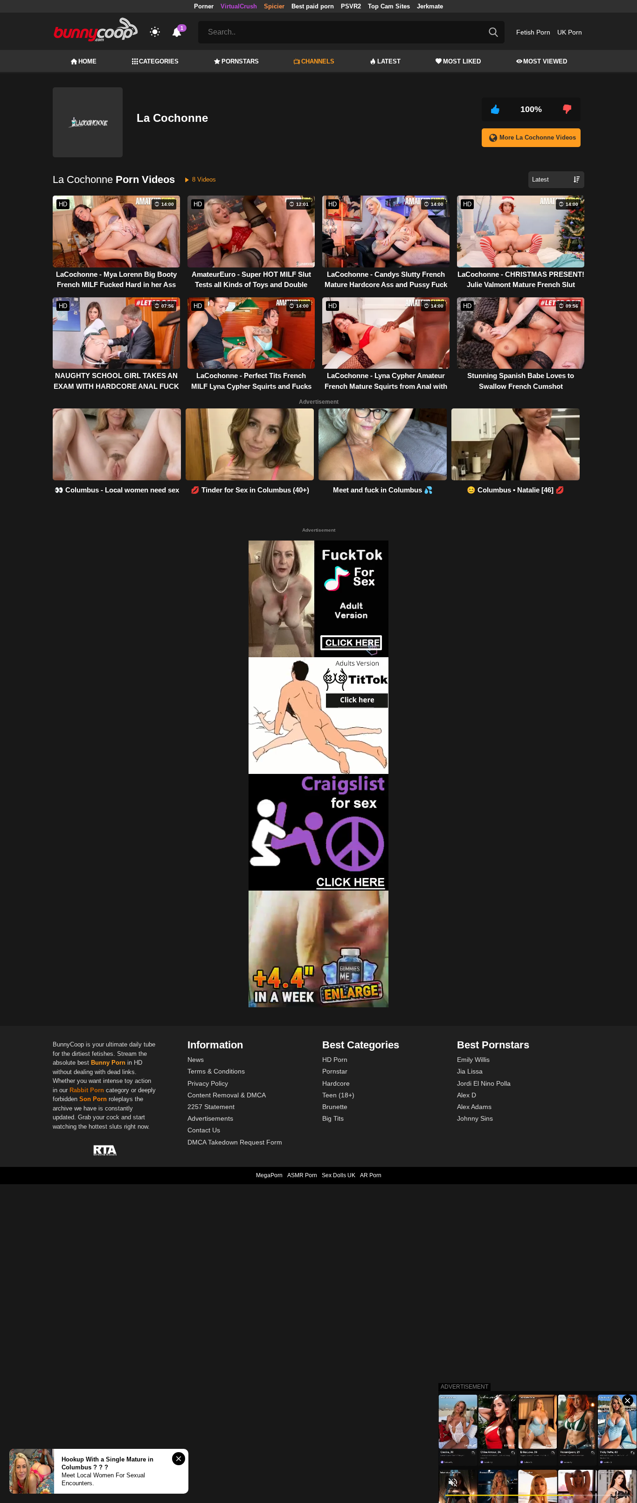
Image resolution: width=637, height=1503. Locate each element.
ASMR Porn (302, 1175)
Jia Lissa (470, 1071)
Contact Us (203, 1130)
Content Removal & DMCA (226, 1095)
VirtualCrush (239, 6)
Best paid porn (312, 6)
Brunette (334, 1106)
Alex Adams (474, 1106)
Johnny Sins (475, 1118)
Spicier (274, 6)
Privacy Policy (207, 1083)
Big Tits (333, 1118)
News (195, 1059)
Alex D (466, 1095)
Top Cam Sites (389, 6)
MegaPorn (269, 1175)
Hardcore (336, 1083)
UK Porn (569, 32)
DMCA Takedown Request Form (234, 1142)
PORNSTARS (240, 61)
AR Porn (370, 1175)
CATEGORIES (159, 61)
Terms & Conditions (216, 1071)
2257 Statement (211, 1106)
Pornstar (334, 1071)
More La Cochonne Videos (537, 137)
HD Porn (334, 1059)
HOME (87, 61)
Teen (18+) (338, 1095)
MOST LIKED (462, 61)
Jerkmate (430, 6)
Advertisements (210, 1118)
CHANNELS (317, 61)
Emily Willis (473, 1059)
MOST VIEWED (545, 61)
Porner (204, 6)
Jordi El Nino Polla (484, 1083)
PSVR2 (351, 6)
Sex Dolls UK (338, 1175)
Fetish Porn (533, 32)
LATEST (389, 61)
